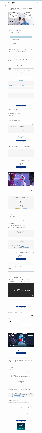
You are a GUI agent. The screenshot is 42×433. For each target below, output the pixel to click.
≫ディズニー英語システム (12, 170)
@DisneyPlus (28, 94)
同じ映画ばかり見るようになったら (14, 273)
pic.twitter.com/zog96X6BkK (17, 395)
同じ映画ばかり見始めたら (14, 44)
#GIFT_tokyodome (21, 245)
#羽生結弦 (19, 246)
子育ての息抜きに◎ (14, 41)
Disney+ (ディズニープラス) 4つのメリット (15, 38)
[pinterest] (36, 0)
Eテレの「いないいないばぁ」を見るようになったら (17, 43)
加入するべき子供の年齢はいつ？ (14, 42)
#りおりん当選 (16, 130)
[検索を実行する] (37, 2)
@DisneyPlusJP (15, 126)
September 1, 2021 (25, 208)
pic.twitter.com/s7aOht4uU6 (12, 95)
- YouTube (10, 69)
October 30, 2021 (22, 396)
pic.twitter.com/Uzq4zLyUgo (27, 130)
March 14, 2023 (27, 247)
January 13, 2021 (24, 235)
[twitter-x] (35, 0)
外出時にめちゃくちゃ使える (14, 40)
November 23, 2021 (25, 155)
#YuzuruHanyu (22, 246)
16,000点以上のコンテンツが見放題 (15, 39)
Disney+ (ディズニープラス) (21, 105)
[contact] (37, 0)
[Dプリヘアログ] (9, 3)
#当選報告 (23, 130)
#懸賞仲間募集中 (20, 130)
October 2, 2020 (17, 131)
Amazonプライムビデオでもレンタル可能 (15, 45)
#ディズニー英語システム (23, 207)
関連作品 (22, 82)
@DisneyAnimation (15, 94)
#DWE (19, 207)
